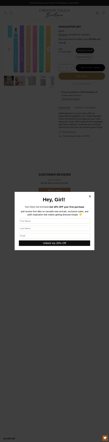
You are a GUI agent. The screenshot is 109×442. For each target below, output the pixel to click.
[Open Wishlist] (105, 438)
